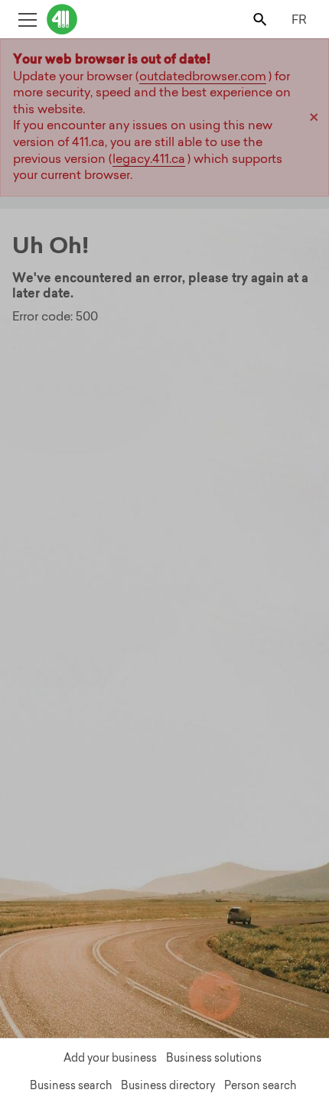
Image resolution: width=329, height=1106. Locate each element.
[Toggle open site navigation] (27, 18)
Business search (71, 1085)
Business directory (168, 1085)
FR (299, 19)
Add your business (110, 1058)
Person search (260, 1085)
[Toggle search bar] (261, 18)
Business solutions (214, 1058)
